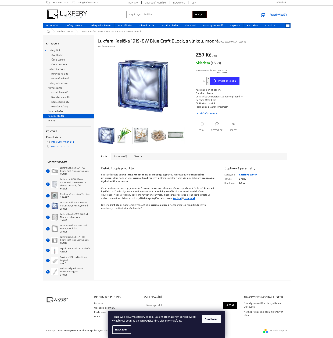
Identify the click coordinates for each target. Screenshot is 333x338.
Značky (51, 120)
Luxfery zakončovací (58, 83)
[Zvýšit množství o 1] (208, 79)
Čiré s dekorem (59, 64)
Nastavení (121, 330)
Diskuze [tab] (138, 156)
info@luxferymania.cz (62, 142)
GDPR (194, 2)
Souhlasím (211, 319)
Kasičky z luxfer (56, 116)
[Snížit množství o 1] (208, 83)
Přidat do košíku (227, 80)
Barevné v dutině (60, 78)
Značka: (107, 46)
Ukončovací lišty (59, 106)
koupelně (189, 198)
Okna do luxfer (55, 111)
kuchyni (177, 198)
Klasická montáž (59, 92)
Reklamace (179, 2)
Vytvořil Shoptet (278, 331)
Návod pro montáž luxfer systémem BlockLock (262, 305)
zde (179, 321)
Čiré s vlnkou (58, 60)
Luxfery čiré (54, 50)
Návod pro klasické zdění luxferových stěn (263, 313)
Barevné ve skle (59, 74)
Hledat (199, 14)
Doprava (133, 2)
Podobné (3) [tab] (120, 156)
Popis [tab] (104, 156)
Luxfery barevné (56, 69)
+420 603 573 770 (60, 146)
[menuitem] (52, 25)
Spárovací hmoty (60, 102)
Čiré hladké (57, 55)
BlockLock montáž (60, 97)
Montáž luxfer (55, 88)
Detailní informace (205, 113)
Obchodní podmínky (155, 2)
